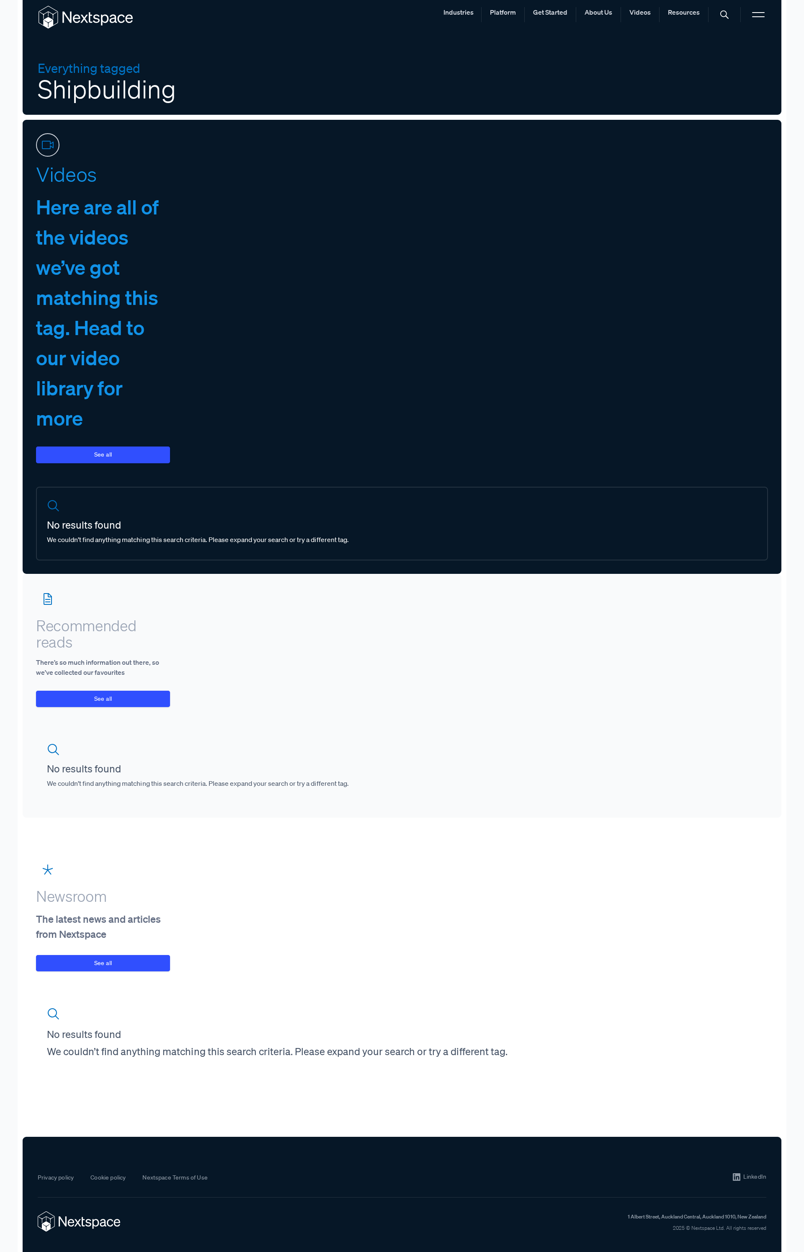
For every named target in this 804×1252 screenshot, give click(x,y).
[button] (724, 14)
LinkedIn (754, 1176)
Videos (640, 12)
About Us (598, 12)
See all (103, 454)
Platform (503, 12)
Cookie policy (108, 1177)
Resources (684, 12)
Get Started (550, 12)
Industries (458, 12)
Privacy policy (56, 1177)
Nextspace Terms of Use (175, 1177)
